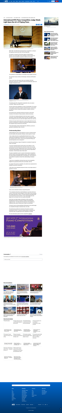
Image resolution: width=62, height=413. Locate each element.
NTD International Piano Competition (28, 17)
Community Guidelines (25, 256)
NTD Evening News (24, 392)
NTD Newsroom (7, 24)
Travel (33, 391)
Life (4, 17)
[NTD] (13, 404)
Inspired (33, 396)
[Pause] (45, 24)
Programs (24, 388)
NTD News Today (24, 396)
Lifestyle (33, 388)
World (12, 392)
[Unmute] (57, 22)
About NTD (44, 388)
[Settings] (57, 24)
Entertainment (14, 398)
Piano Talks (23, 398)
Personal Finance (34, 395)
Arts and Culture (9, 17)
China (12, 391)
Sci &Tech (13, 397)
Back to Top (61, 409)
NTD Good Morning (24, 395)
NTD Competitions (17, 17)
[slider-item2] (49, 27)
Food (32, 390)
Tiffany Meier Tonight (25, 390)
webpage (30, 213)
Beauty (33, 392)
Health (13, 396)
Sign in (53, 1)
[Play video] (23, 66)
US (12, 390)
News (13, 388)
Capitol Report (24, 391)
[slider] (51, 23)
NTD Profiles (43, 390)
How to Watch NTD (44, 391)
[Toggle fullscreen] (55, 24)
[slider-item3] (50, 27)
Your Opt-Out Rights (31, 410)
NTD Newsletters (44, 392)
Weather (13, 395)
